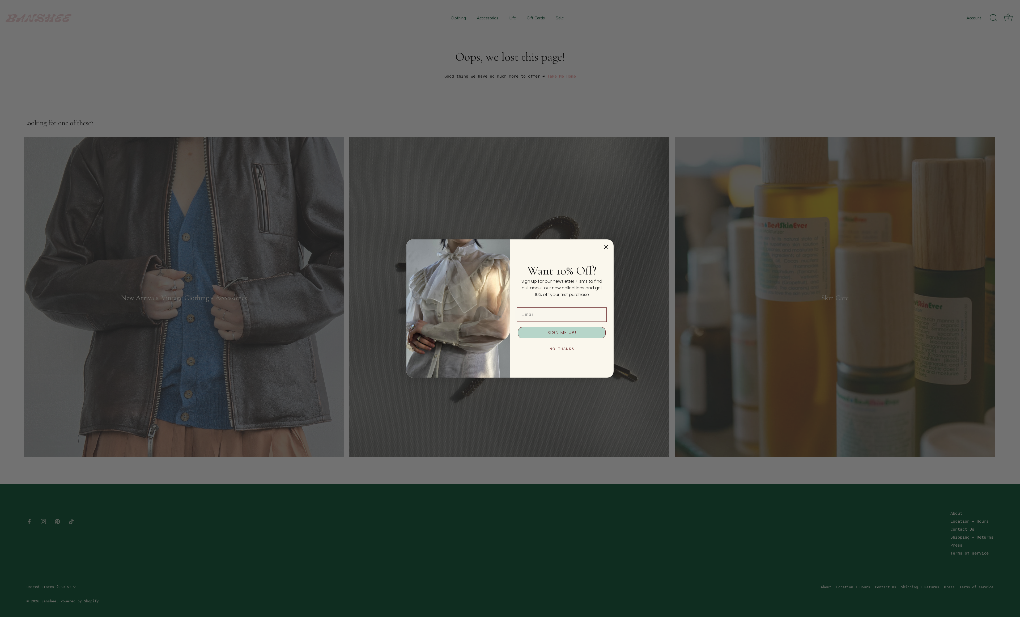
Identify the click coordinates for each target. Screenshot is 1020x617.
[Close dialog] (606, 247)
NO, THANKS (562, 349)
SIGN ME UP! (561, 332)
